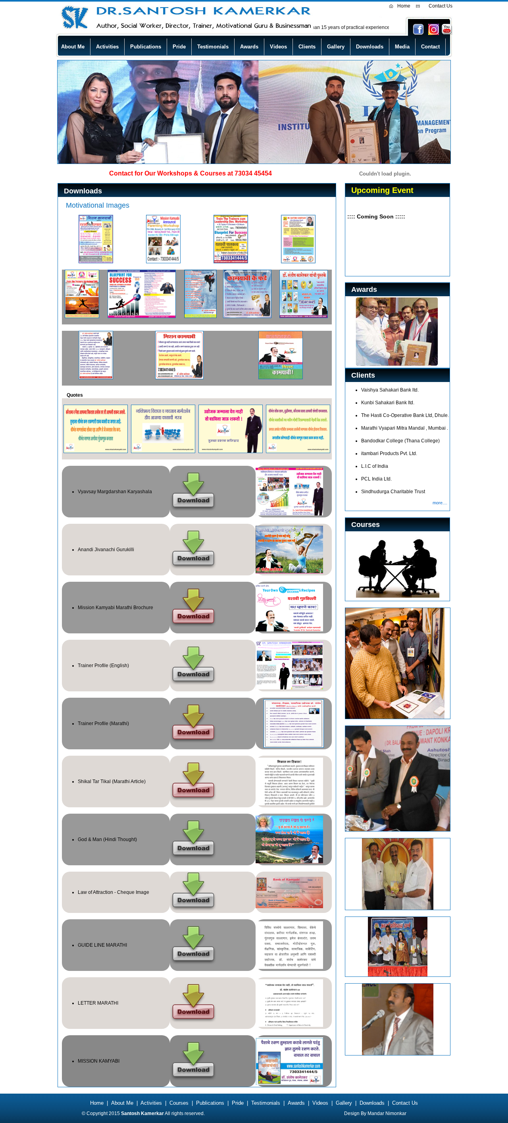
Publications (145, 47)
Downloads (369, 47)
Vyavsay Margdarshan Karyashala (115, 491)
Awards (249, 47)
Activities (107, 47)
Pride (179, 47)
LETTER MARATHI (98, 1003)
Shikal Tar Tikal (94, 781)
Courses (179, 1103)
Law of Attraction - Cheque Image (113, 892)
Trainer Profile (93, 665)
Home (403, 6)
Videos (278, 47)
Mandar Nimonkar (387, 1113)
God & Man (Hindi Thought (106, 839)
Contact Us (440, 6)
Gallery (335, 47)
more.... (441, 502)
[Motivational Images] (96, 261)
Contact (430, 47)
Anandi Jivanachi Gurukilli (106, 549)
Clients (307, 47)
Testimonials (213, 47)
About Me (73, 47)
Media (402, 47)
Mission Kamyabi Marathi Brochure (115, 607)
